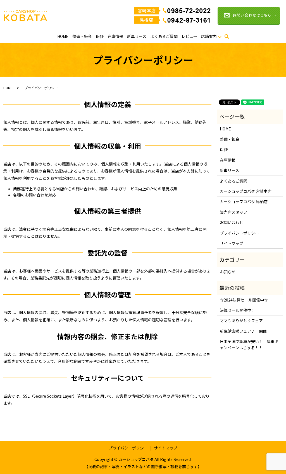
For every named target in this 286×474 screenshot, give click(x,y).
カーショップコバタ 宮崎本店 (245, 191)
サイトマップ (231, 243)
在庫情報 (115, 36)
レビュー (189, 36)
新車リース (136, 36)
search (230, 38)
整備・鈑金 (82, 36)
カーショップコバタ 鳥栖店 (244, 201)
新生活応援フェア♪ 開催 (243, 331)
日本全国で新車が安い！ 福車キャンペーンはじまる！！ (249, 344)
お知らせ (227, 271)
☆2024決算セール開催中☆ (244, 300)
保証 (100, 36)
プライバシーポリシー (239, 233)
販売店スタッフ (233, 212)
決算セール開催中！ (237, 310)
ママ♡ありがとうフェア (241, 320)
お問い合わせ (231, 222)
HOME (62, 36)
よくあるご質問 (164, 36)
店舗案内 (209, 36)
